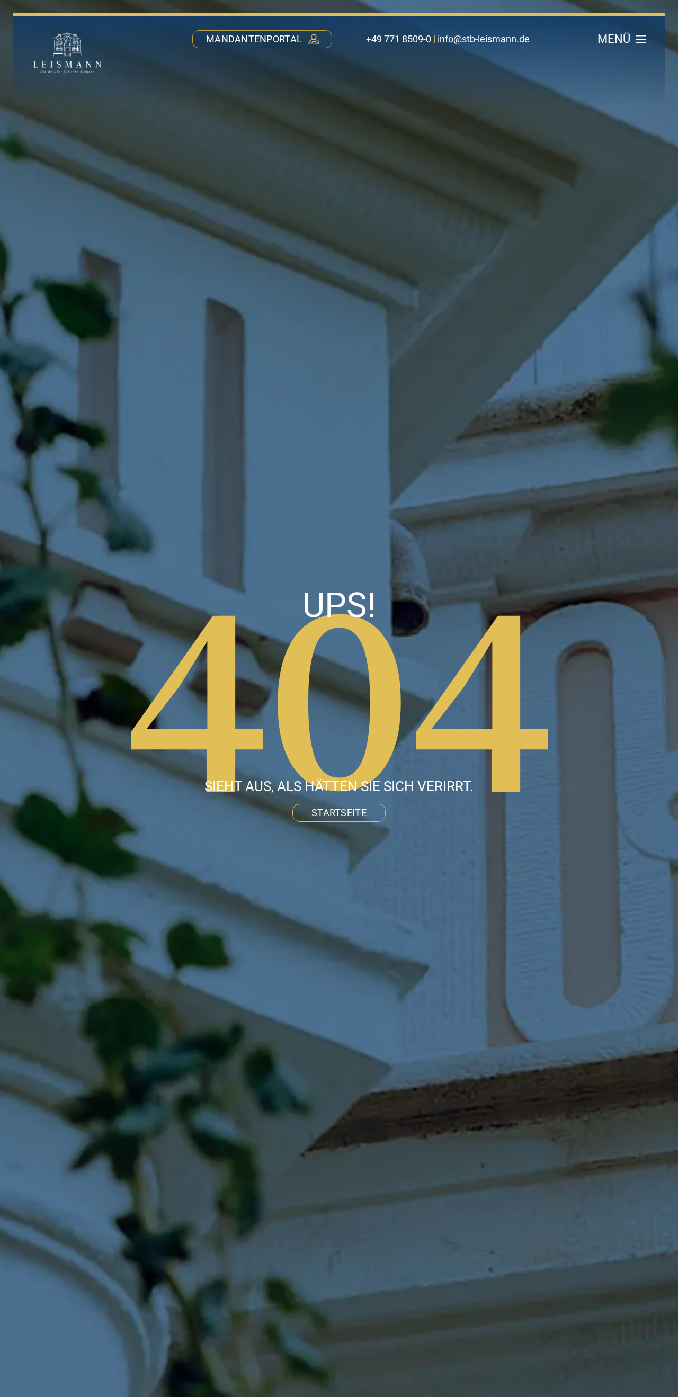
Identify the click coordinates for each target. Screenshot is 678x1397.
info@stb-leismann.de (484, 38)
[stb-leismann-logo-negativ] (67, 33)
